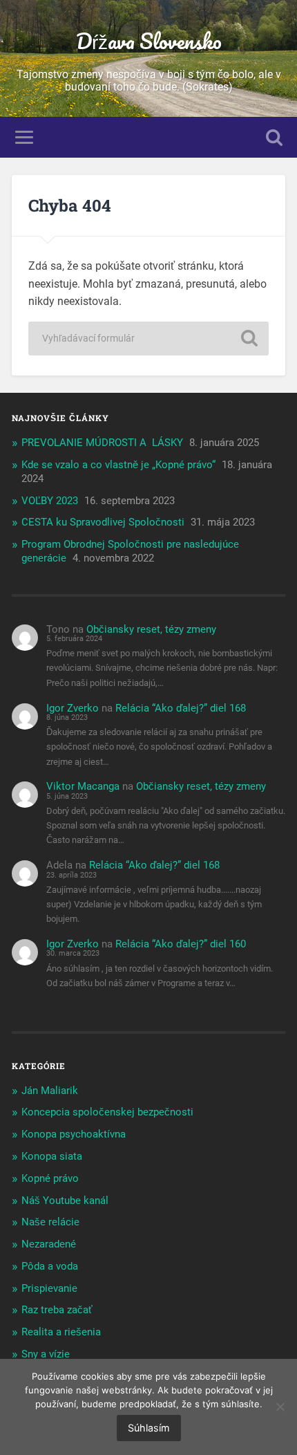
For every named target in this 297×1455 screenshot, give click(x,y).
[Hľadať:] (148, 338)
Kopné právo (50, 1178)
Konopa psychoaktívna (73, 1134)
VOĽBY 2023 (49, 500)
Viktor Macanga (82, 786)
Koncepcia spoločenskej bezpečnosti (107, 1112)
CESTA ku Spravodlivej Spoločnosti (102, 522)
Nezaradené (48, 1244)
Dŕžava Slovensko (149, 41)
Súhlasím (149, 1428)
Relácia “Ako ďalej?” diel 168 (180, 708)
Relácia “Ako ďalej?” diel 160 (180, 944)
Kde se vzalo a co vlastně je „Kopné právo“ (118, 464)
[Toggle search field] (274, 137)
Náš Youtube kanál (64, 1200)
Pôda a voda (49, 1266)
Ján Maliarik (49, 1090)
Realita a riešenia (61, 1332)
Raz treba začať (57, 1310)
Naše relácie (50, 1222)
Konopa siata (51, 1156)
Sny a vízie (45, 1354)
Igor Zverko (72, 708)
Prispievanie (49, 1288)
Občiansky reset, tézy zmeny (151, 629)
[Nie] (280, 1407)
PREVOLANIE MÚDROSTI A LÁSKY (102, 442)
